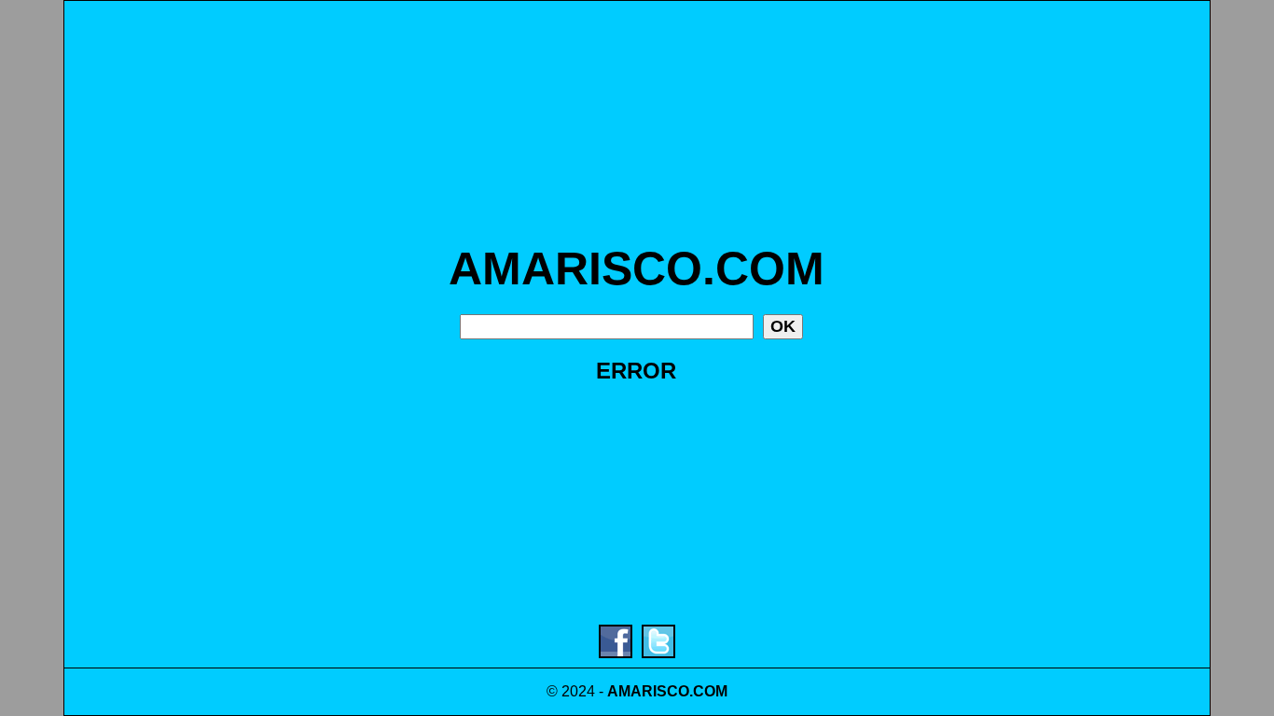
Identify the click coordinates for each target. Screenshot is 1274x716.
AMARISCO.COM (636, 268)
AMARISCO (648, 691)
